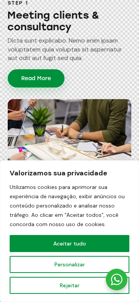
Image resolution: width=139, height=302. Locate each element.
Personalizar (69, 264)
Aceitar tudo (69, 243)
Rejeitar (70, 285)
